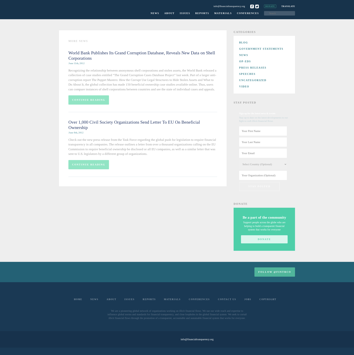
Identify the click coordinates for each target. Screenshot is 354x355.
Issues (185, 13)
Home (78, 299)
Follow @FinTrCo (274, 272)
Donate (270, 6)
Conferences (248, 13)
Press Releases (252, 67)
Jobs (247, 299)
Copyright (267, 299)
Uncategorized (252, 80)
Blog (243, 42)
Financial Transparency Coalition (80, 9)
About (169, 13)
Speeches (247, 74)
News (155, 13)
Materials (223, 13)
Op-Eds (245, 61)
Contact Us (227, 299)
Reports (202, 13)
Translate (288, 6)
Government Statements (261, 48)
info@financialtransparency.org (229, 6)
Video (244, 86)
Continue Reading (88, 99)
